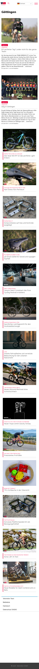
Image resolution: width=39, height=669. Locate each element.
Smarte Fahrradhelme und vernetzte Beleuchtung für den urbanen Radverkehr (18, 355)
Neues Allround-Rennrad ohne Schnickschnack (16, 389)
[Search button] (8, 3)
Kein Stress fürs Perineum (14, 189)
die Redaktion (14, 68)
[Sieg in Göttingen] (19, 87)
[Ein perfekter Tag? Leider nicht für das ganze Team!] (19, 30)
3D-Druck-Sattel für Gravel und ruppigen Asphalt (19, 257)
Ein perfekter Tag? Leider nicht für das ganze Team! (19, 49)
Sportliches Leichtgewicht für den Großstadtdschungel (17, 324)
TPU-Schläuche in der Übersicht (16, 489)
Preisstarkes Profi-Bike (13, 454)
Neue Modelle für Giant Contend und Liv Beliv (19, 588)
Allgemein (4, 45)
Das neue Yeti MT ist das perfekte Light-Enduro (19, 156)
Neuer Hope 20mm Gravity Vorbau (17, 423)
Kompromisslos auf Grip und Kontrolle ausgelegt (19, 223)
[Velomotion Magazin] (4, 3)
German (22, 3)
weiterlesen (28, 66)
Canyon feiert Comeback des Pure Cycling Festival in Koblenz (17, 290)
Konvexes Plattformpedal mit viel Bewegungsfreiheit (17, 522)
